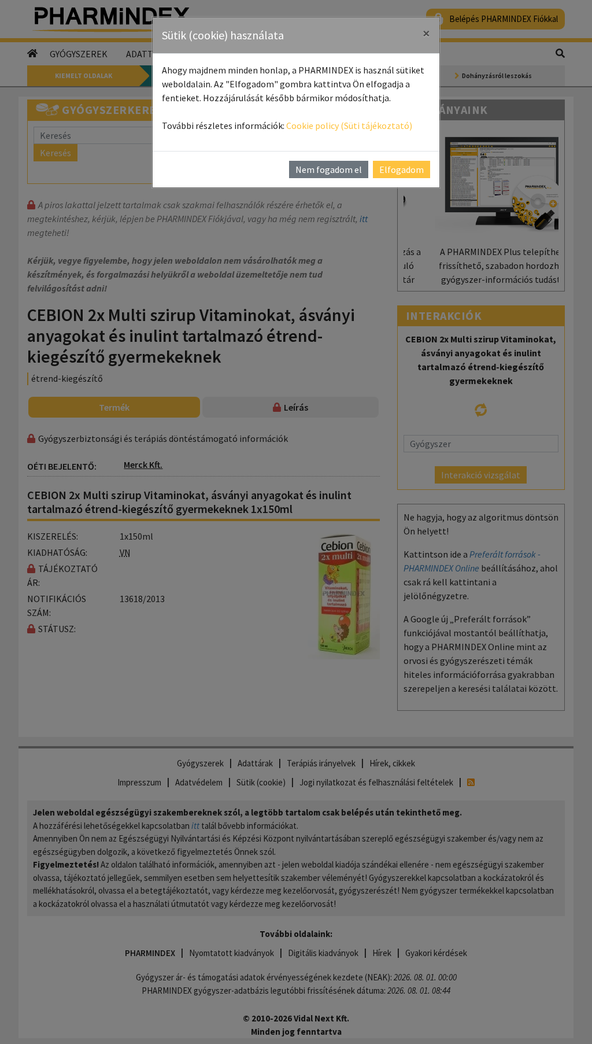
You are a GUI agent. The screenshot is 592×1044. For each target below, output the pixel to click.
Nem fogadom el (328, 169)
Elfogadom (401, 169)
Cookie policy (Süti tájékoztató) (349, 125)
